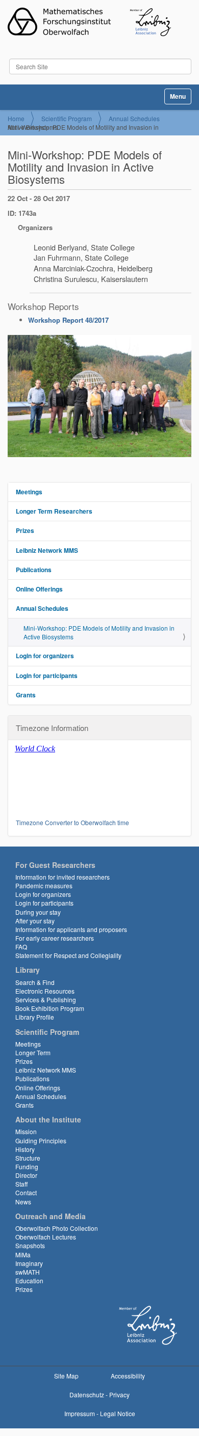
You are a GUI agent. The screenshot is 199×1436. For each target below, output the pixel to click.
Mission (26, 1131)
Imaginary (29, 1263)
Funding (26, 1166)
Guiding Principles (40, 1140)
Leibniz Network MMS (47, 550)
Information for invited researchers (62, 876)
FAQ (21, 946)
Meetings (29, 491)
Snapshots (30, 1245)
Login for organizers (45, 655)
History (25, 1149)
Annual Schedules (134, 118)
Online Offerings (39, 589)
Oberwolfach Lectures (45, 1236)
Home (16, 118)
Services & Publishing (45, 999)
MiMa (23, 1254)
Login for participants (47, 675)
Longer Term (33, 1052)
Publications (34, 569)
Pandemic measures (43, 885)
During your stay (38, 912)
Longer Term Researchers (54, 511)
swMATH (27, 1272)
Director (26, 1175)
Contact (26, 1192)
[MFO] (89, 22)
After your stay (35, 920)
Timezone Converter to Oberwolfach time (72, 822)
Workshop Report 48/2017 (68, 320)
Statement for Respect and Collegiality (68, 955)
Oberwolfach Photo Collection (56, 1228)
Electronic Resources (44, 991)
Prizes (25, 530)
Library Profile (34, 1016)
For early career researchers (54, 938)
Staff (21, 1183)
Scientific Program (66, 118)
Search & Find (35, 982)
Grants (26, 694)
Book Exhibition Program (49, 1008)
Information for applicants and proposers (71, 929)
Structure (27, 1157)
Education (29, 1280)
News (23, 1201)
